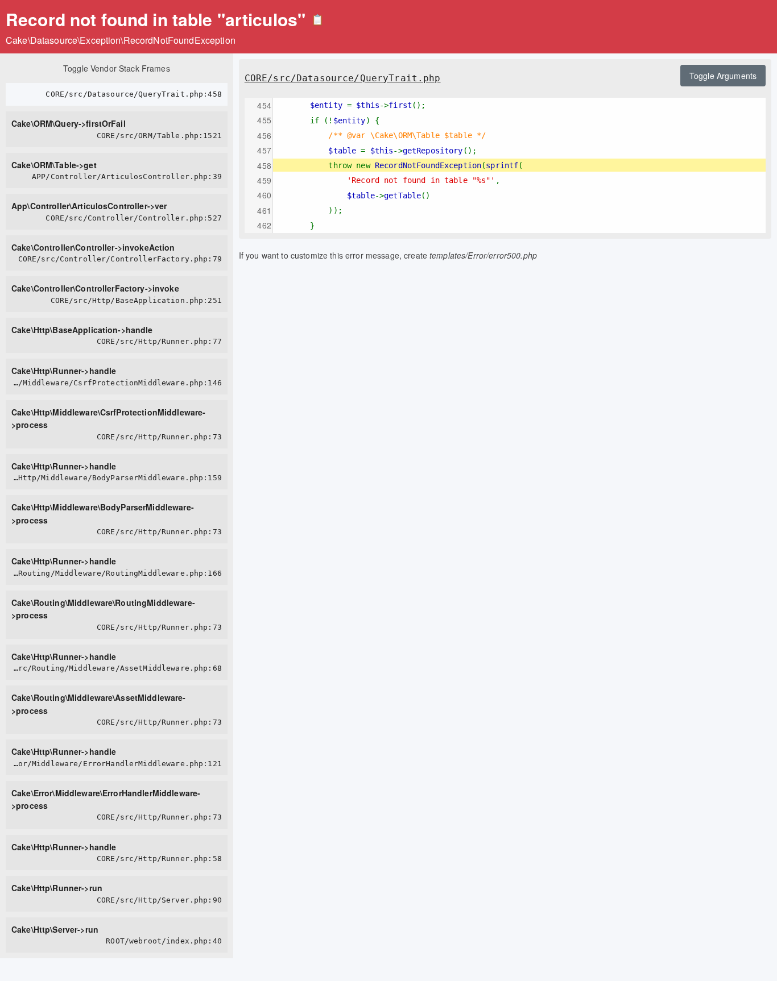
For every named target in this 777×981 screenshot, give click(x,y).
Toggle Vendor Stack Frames (116, 68)
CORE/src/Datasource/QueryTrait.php (343, 78)
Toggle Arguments (723, 75)
